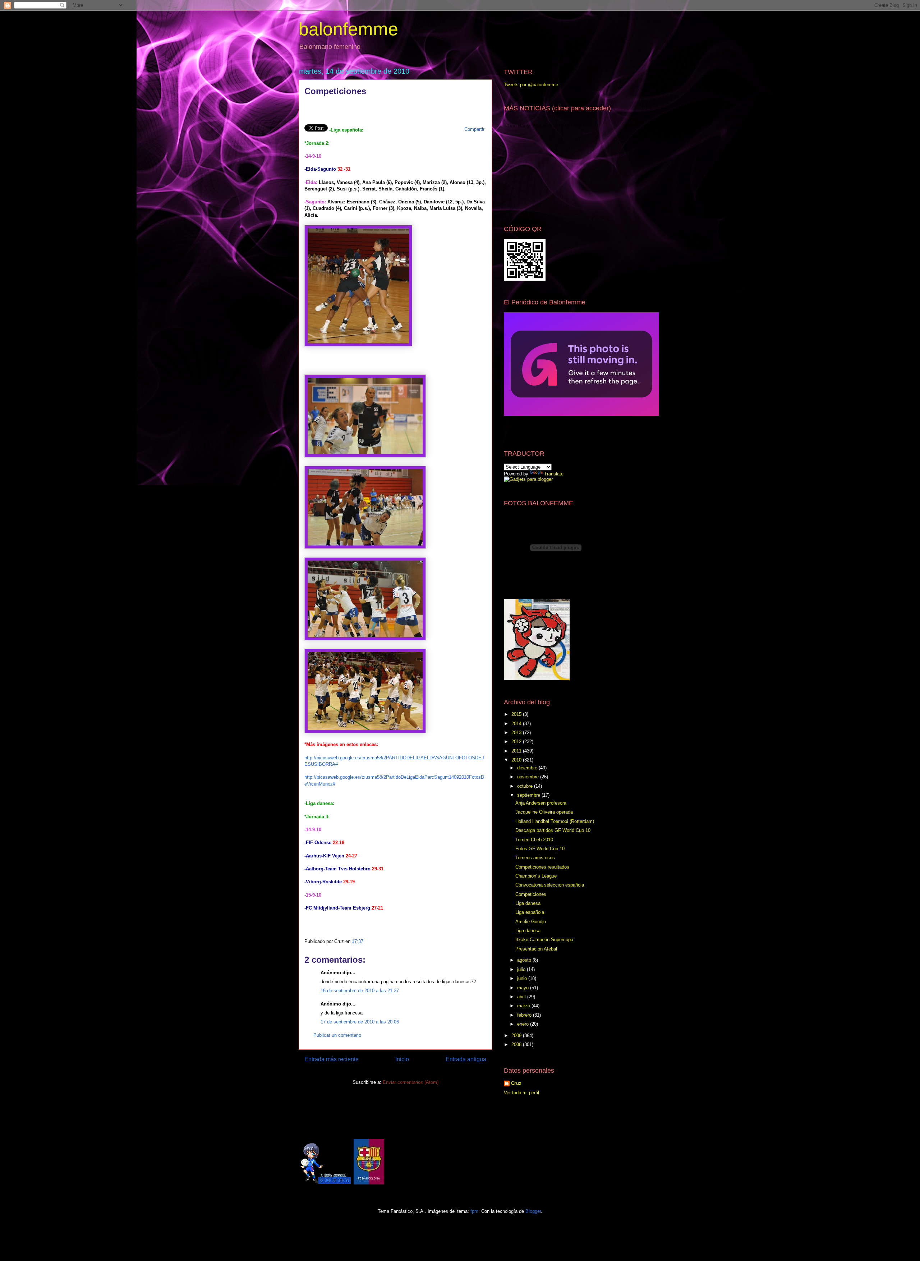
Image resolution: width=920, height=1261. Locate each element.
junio (522, 978)
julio (522, 969)
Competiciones (530, 894)
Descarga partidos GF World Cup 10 (552, 830)
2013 (517, 732)
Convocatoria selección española (549, 885)
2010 (517, 760)
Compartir (474, 129)
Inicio (402, 1059)
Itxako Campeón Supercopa (544, 939)
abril (522, 996)
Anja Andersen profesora (540, 803)
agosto (525, 960)
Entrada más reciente (331, 1059)
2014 (517, 723)
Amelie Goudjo (530, 921)
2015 (517, 714)
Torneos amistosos (535, 857)
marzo (524, 1005)
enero (523, 1024)
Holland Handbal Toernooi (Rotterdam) (554, 821)
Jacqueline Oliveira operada (544, 812)
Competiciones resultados (542, 867)
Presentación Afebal (536, 949)
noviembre (528, 776)
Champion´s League (536, 876)
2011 (517, 751)
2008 (517, 1044)
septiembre (529, 795)
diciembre (528, 767)
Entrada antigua (466, 1059)
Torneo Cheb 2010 (534, 839)
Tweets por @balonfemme (531, 84)
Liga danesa (527, 903)
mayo (523, 987)
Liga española (529, 912)
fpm (474, 1211)
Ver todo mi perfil (521, 1092)
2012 (517, 741)
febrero (525, 1015)
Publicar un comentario (337, 1035)
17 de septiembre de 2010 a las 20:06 (360, 1022)
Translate (554, 474)
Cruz (516, 1083)
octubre (525, 786)
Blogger (533, 1211)
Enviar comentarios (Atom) (410, 1082)
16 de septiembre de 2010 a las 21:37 (360, 990)
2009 (517, 1035)
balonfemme (348, 29)
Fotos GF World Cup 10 (540, 848)
